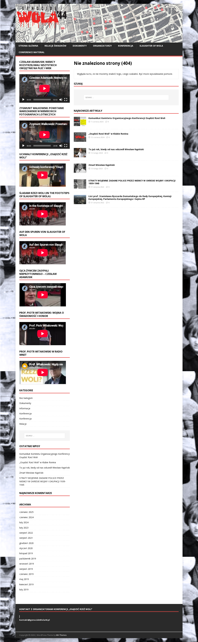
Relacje (23, 423)
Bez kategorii (25, 398)
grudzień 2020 (26, 543)
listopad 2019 (26, 553)
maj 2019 (24, 579)
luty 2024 (23, 522)
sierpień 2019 (26, 568)
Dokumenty (80, 45)
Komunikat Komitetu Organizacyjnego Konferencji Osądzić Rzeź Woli (126, 118)
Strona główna (28, 45)
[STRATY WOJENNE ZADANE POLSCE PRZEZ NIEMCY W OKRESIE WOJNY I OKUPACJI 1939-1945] (80, 186)
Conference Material (32, 52)
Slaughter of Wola (151, 45)
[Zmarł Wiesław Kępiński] (80, 171)
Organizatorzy (102, 45)
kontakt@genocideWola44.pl (34, 619)
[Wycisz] (60, 99)
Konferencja (125, 45)
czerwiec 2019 (26, 574)
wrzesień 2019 (26, 563)
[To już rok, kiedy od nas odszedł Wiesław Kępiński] (80, 155)
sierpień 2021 (26, 537)
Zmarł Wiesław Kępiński (101, 164)
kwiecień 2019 (26, 584)
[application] (44, 88)
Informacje (24, 408)
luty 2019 (23, 589)
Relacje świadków (55, 45)
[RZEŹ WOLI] (99, 40)
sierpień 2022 (26, 532)
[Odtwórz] (23, 99)
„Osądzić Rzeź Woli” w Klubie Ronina (108, 133)
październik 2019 (27, 558)
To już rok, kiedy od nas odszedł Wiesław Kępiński (116, 149)
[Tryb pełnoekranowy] (65, 99)
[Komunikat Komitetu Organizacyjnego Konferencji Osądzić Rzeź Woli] (80, 124)
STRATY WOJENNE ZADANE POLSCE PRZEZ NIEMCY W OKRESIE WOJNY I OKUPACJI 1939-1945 (131, 182)
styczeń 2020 (26, 548)
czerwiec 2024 (26, 517)
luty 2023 (23, 527)
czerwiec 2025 (26, 512)
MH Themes (61, 635)
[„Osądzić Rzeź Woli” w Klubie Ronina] (80, 139)
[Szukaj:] (126, 97)
